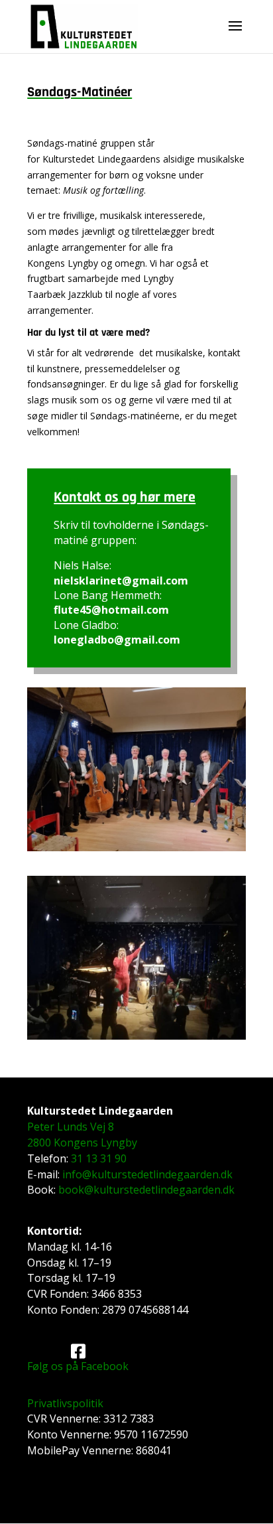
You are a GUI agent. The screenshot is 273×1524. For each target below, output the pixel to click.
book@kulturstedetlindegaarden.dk (146, 1189)
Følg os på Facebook (78, 1366)
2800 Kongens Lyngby (82, 1142)
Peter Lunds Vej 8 (70, 1126)
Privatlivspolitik (65, 1403)
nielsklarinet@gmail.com (121, 580)
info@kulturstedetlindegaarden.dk (147, 1174)
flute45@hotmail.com (111, 609)
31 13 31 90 (99, 1158)
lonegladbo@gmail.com (117, 639)
